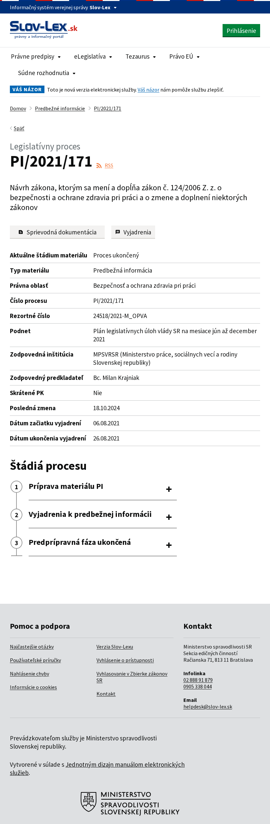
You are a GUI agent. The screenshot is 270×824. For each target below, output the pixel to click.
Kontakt (106, 693)
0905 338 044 (197, 686)
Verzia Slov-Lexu (114, 646)
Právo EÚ (181, 56)
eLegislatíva (90, 56)
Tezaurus (137, 56)
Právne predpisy (32, 56)
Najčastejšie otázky (32, 646)
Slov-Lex (100, 7)
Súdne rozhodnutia (43, 73)
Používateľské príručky (35, 660)
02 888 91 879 (198, 680)
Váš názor (148, 89)
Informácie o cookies (33, 687)
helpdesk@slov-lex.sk (207, 706)
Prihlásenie (241, 31)
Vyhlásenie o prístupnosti (125, 660)
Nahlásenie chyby (29, 673)
